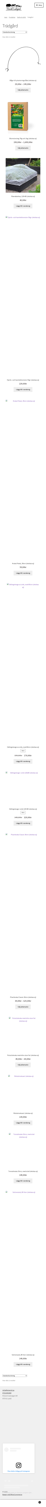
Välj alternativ (23, 90)
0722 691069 (6, 1393)
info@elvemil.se (8, 1390)
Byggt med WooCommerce (12, 1494)
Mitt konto (7, 1503)
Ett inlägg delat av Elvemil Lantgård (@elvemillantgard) (22, 1492)
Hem (5, 17)
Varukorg (35, 1501)
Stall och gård (21, 17)
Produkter (12, 17)
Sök (23, 1503)
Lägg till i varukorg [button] (23, 206)
